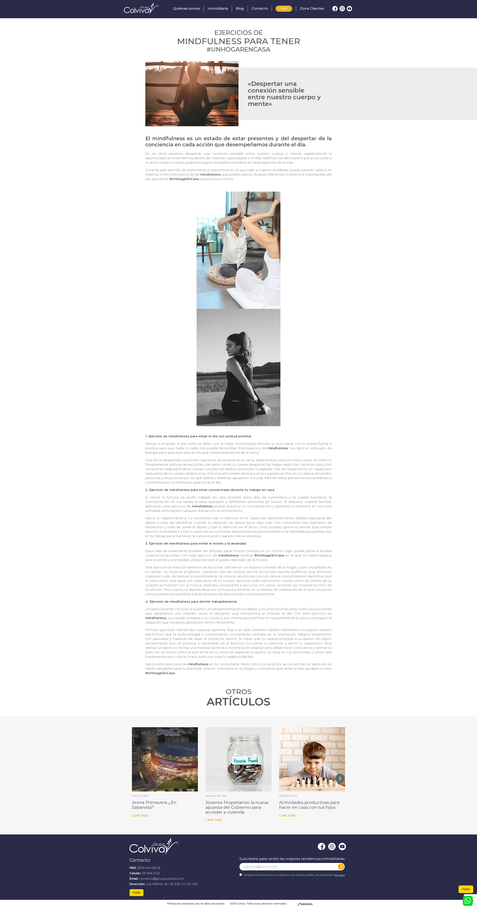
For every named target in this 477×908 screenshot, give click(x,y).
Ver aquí (339, 875)
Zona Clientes (312, 9)
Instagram (342, 8)
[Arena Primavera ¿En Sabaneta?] (165, 759)
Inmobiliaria (218, 9)
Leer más (140, 815)
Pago (283, 9)
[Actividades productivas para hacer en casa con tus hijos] (312, 759)
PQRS (136, 892)
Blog (240, 9)
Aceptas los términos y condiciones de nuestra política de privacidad (294, 875)
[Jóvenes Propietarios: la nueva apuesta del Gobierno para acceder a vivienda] (238, 759)
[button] (340, 778)
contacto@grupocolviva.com (161, 878)
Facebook (335, 8)
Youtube (349, 8)
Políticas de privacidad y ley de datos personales (196, 903)
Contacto (260, 9)
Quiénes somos (186, 9)
